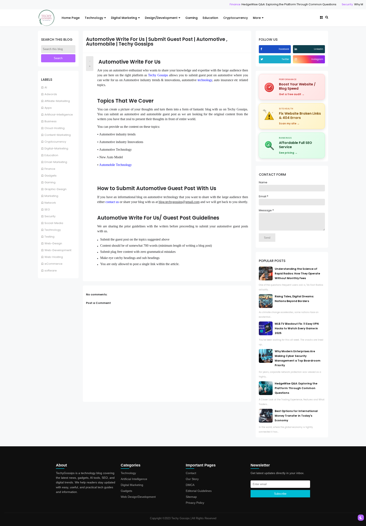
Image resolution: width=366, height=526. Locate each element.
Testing (49, 237)
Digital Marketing (124, 18)
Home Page (71, 18)
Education (210, 18)
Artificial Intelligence (134, 479)
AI (45, 87)
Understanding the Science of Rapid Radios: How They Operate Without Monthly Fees (297, 273)
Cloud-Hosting (54, 128)
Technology (94, 18)
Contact (191, 473)
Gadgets (50, 176)
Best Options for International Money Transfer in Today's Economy (296, 415)
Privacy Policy (195, 502)
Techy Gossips (158, 75)
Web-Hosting (53, 257)
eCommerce (53, 264)
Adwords (50, 94)
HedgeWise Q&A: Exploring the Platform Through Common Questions (271, 4)
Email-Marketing (55, 162)
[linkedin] (296, 49)
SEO (47, 209)
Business (50, 121)
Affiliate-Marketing (57, 101)
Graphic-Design (55, 189)
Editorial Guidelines (199, 491)
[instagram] (296, 59)
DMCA (190, 485)
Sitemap (191, 496)
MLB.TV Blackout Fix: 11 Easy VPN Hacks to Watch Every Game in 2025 (297, 328)
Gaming (191, 18)
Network (50, 203)
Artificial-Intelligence (58, 115)
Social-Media (53, 223)
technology (205, 80)
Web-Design (53, 243)
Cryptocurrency (235, 18)
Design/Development (161, 18)
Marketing (51, 196)
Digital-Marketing (56, 148)
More (257, 18)
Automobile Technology (115, 165)
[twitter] (262, 59)
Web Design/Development (138, 496)
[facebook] (262, 49)
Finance (217, 4)
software (50, 271)
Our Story (192, 479)
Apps (48, 108)
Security (330, 4)
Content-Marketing (57, 135)
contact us (112, 202)
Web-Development (57, 250)
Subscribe (280, 493)
